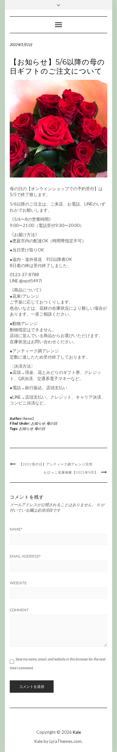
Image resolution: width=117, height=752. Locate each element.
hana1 (28, 418)
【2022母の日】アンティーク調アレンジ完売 (56, 464)
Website (18, 583)
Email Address (25, 556)
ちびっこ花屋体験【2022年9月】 (71, 472)
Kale (77, 732)
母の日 (51, 423)
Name (16, 529)
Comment (19, 610)
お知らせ (38, 423)
